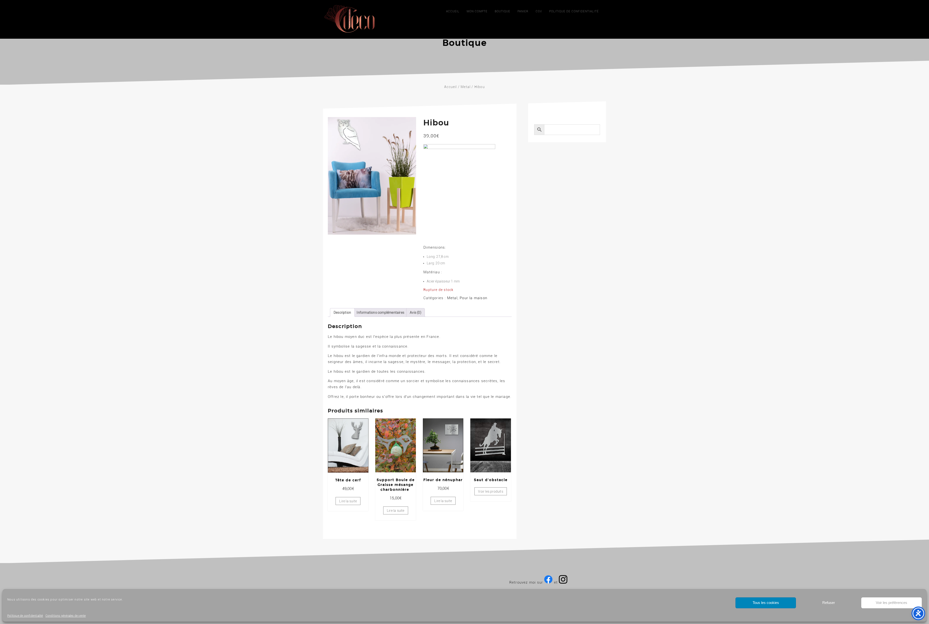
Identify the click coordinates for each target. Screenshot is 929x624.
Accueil (452, 11)
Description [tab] (342, 312)
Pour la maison (473, 298)
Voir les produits (490, 491)
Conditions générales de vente (65, 615)
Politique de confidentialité (25, 615)
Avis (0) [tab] (415, 312)
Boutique (502, 11)
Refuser (828, 603)
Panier (522, 11)
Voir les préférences (891, 603)
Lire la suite (348, 501)
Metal (466, 87)
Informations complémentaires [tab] (380, 312)
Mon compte (477, 11)
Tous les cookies (766, 603)
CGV (539, 11)
